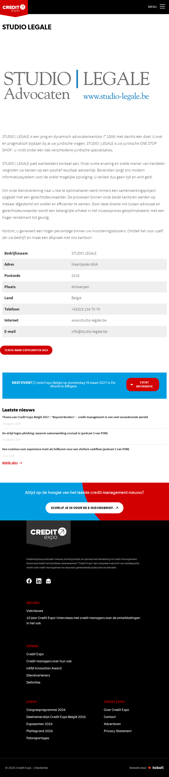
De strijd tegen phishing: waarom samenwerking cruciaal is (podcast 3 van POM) (55, 433)
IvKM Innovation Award (44, 668)
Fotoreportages (37, 738)
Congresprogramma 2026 (46, 709)
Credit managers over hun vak (49, 661)
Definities (33, 682)
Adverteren (112, 724)
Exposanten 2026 (39, 724)
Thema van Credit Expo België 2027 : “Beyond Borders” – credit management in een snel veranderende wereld (75, 417)
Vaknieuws (34, 610)
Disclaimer (41, 767)
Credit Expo (35, 654)
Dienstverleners (38, 675)
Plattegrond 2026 (39, 731)
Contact (110, 716)
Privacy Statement (118, 731)
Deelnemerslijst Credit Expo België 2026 (56, 716)
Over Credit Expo (116, 709)
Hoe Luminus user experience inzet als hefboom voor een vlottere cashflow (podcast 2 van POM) (65, 449)
